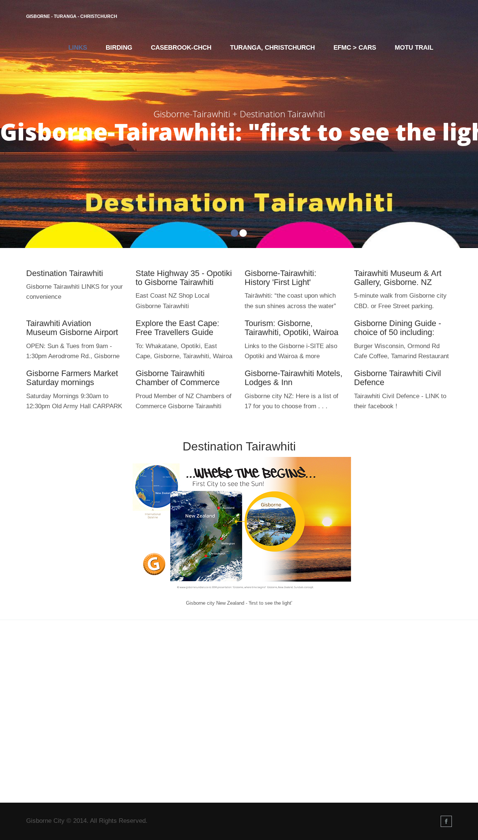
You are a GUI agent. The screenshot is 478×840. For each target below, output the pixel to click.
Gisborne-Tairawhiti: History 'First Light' (280, 278)
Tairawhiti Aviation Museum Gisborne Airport (72, 328)
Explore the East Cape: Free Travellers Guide (177, 328)
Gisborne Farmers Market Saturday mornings (72, 378)
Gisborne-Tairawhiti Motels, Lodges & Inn (293, 378)
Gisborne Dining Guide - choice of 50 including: (397, 328)
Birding (119, 47)
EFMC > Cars (354, 47)
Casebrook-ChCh (181, 47)
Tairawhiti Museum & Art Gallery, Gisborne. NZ (397, 278)
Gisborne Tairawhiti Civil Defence (397, 378)
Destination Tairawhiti (64, 273)
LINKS (77, 47)
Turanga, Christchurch (272, 47)
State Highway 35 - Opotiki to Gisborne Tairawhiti (184, 278)
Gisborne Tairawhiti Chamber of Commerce (178, 378)
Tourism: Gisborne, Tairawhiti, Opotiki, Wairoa (291, 328)
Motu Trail (414, 47)
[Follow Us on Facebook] (446, 821)
